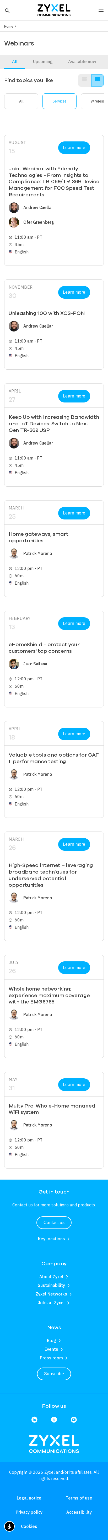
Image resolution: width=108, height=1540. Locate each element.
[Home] (54, 9)
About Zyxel (51, 1276)
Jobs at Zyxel (51, 1302)
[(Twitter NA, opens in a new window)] (54, 1420)
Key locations (51, 1238)
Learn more (74, 147)
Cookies (29, 1526)
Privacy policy (29, 1512)
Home (8, 26)
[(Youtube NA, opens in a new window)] (74, 1420)
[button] (6, 10)
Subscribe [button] (54, 1373)
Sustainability (51, 1285)
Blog (51, 1340)
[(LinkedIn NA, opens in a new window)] (34, 1420)
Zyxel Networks (51, 1294)
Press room (51, 1357)
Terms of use (79, 1498)
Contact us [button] (54, 1222)
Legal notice (29, 1498)
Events (51, 1349)
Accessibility (79, 1512)
